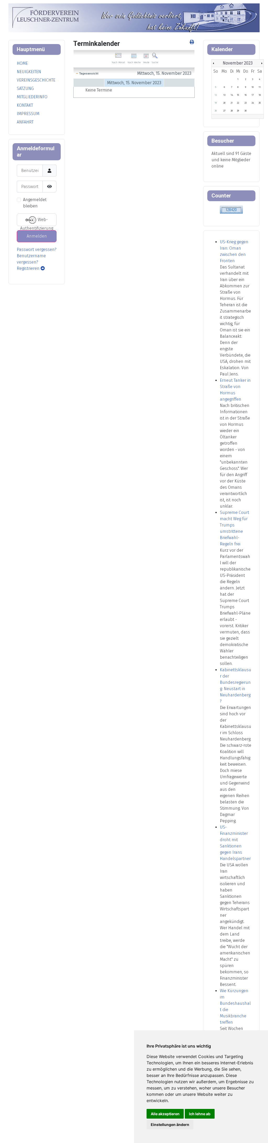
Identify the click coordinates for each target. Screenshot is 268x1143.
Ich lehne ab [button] (199, 1114)
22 (238, 102)
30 (245, 110)
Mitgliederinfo (32, 96)
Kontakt (25, 105)
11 (260, 87)
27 (224, 110)
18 (260, 95)
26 (216, 110)
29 (238, 110)
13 (224, 95)
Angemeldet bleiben (35, 202)
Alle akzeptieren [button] (165, 1114)
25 (260, 102)
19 (216, 102)
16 (245, 95)
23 (245, 102)
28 (232, 110)
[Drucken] (192, 42)
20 (224, 102)
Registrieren (29, 268)
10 (253, 87)
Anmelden (37, 236)
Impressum (28, 113)
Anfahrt (25, 122)
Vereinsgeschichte (36, 80)
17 (253, 95)
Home (22, 63)
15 (238, 95)
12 (216, 95)
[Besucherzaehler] (231, 209)
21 (232, 102)
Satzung (25, 88)
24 (253, 102)
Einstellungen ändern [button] (170, 1124)
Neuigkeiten (29, 71)
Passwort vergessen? (37, 249)
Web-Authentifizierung (36, 221)
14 (232, 95)
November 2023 (238, 63)
